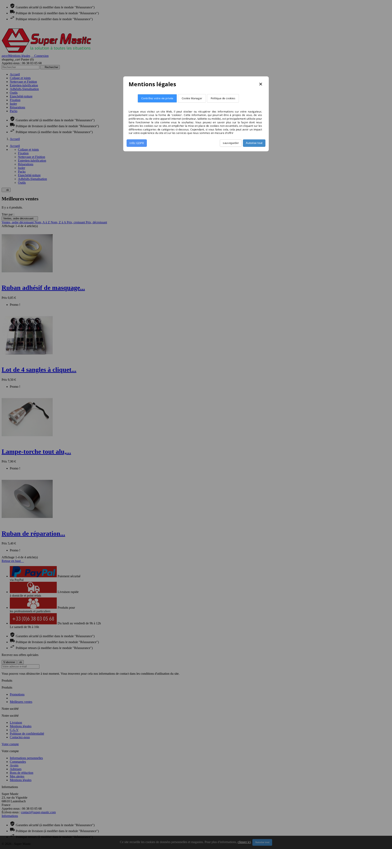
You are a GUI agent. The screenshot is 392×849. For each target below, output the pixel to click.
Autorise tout (254, 143)
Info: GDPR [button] (136, 143)
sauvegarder (231, 143)
